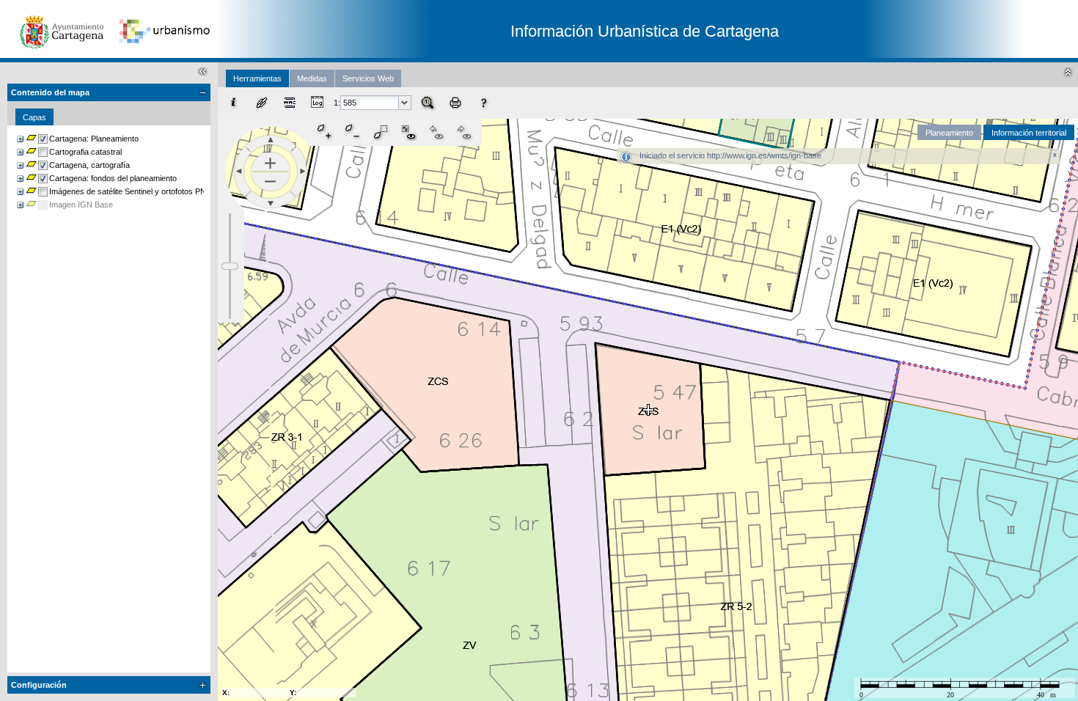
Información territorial (1028, 132)
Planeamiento (949, 132)
